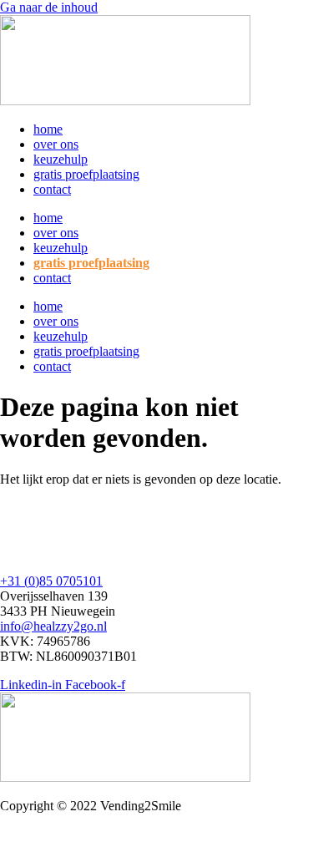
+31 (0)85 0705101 (51, 581)
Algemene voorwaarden (63, 834)
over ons (55, 144)
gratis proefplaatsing (86, 174)
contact (52, 189)
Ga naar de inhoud (49, 7)
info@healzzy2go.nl (53, 626)
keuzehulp (60, 159)
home (48, 129)
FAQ (13, 537)
